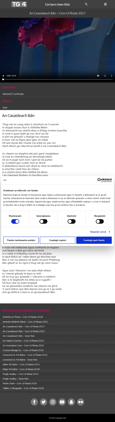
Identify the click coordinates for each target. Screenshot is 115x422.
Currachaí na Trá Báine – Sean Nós (20, 359)
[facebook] (35, 405)
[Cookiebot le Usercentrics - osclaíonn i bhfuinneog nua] (99, 180)
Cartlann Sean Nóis (57, 4)
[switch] (43, 221)
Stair (5, 107)
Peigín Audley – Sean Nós (15, 378)
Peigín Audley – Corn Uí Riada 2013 (21, 374)
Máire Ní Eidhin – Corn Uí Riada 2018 (21, 369)
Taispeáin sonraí (98, 231)
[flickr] (80, 405)
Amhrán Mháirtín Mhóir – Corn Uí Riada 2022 (25, 321)
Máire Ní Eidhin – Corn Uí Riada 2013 (21, 364)
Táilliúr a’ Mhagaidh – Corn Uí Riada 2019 (23, 388)
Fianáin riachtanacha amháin (21, 240)
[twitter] (44, 405)
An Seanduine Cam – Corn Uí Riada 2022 (23, 345)
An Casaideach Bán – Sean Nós (19, 335)
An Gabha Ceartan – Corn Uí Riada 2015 (23, 340)
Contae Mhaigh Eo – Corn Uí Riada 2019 (23, 350)
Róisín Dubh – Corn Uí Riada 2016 (20, 383)
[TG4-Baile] (19, 4)
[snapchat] (72, 405)
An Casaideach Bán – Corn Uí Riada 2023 (24, 331)
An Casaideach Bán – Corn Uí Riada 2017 (24, 326)
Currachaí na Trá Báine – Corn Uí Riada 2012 (25, 354)
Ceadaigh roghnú (57, 240)
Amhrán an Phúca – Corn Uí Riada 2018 (23, 316)
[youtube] (62, 405)
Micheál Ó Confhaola (13, 93)
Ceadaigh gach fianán (94, 240)
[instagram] (53, 405)
